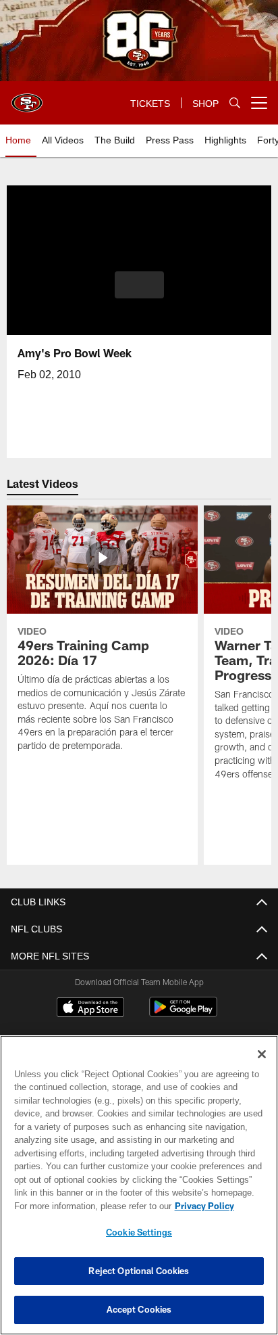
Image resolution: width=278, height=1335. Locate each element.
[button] (139, 293)
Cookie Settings (139, 1232)
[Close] (262, 1054)
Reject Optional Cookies (138, 1270)
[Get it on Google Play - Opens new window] (183, 1014)
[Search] (234, 103)
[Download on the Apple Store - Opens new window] (90, 1008)
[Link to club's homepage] (27, 97)
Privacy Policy (88, 1205)
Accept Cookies (139, 1309)
